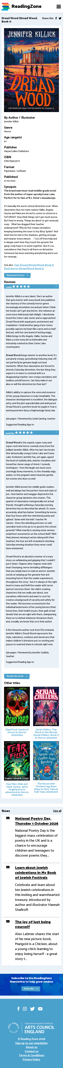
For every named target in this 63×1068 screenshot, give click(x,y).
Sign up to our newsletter (31, 1043)
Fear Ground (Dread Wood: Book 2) (34, 265)
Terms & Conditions (31, 1055)
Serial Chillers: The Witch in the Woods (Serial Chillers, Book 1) (46, 734)
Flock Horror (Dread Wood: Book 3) (24, 269)
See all (57, 811)
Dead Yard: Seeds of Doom (17, 732)
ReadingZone (26, 6)
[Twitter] (60, 18)
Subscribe (29, 988)
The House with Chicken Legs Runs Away (46, 788)
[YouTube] (40, 1009)
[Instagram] (25, 1009)
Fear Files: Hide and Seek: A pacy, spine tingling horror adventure (17, 789)
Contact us (31, 1051)
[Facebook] (56, 18)
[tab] (31, 287)
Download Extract (16, 275)
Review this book (15, 676)
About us (31, 1047)
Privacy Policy (31, 1059)
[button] (58, 6)
